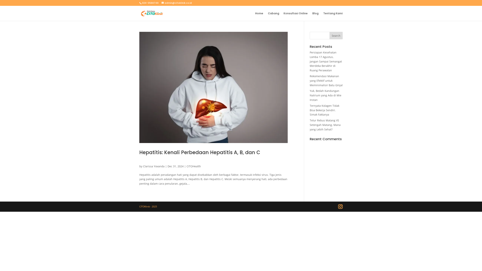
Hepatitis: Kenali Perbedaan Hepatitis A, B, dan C (199, 152)
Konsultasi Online (296, 13)
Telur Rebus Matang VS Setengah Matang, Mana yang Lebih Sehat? (325, 125)
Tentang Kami (333, 13)
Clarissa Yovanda (154, 166)
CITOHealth (194, 166)
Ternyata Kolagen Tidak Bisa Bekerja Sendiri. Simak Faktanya (324, 110)
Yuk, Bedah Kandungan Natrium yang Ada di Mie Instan (325, 95)
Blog (315, 13)
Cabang (273, 13)
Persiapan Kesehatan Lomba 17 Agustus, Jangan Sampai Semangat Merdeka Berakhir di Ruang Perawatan (326, 61)
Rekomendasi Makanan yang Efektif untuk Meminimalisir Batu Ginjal (326, 80)
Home (259, 13)
